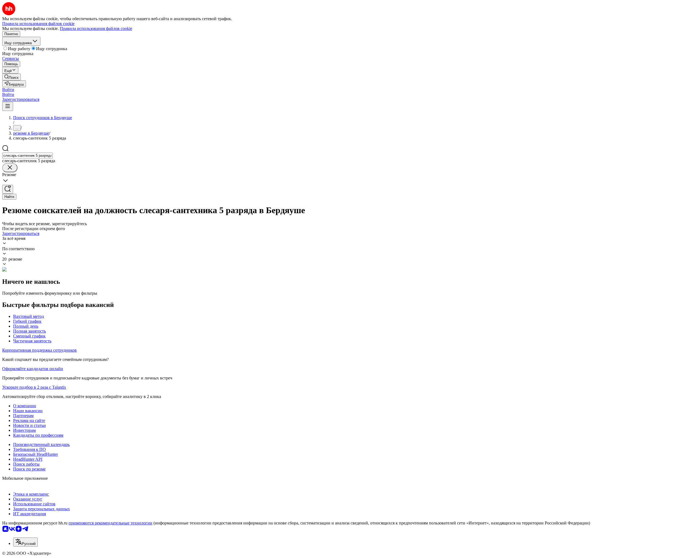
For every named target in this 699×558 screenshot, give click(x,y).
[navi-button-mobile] (7, 106)
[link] (11, 77)
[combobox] (27, 155)
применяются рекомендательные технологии (110, 523)
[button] (8, 89)
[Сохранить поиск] (7, 189)
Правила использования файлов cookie (96, 28)
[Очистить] (9, 167)
